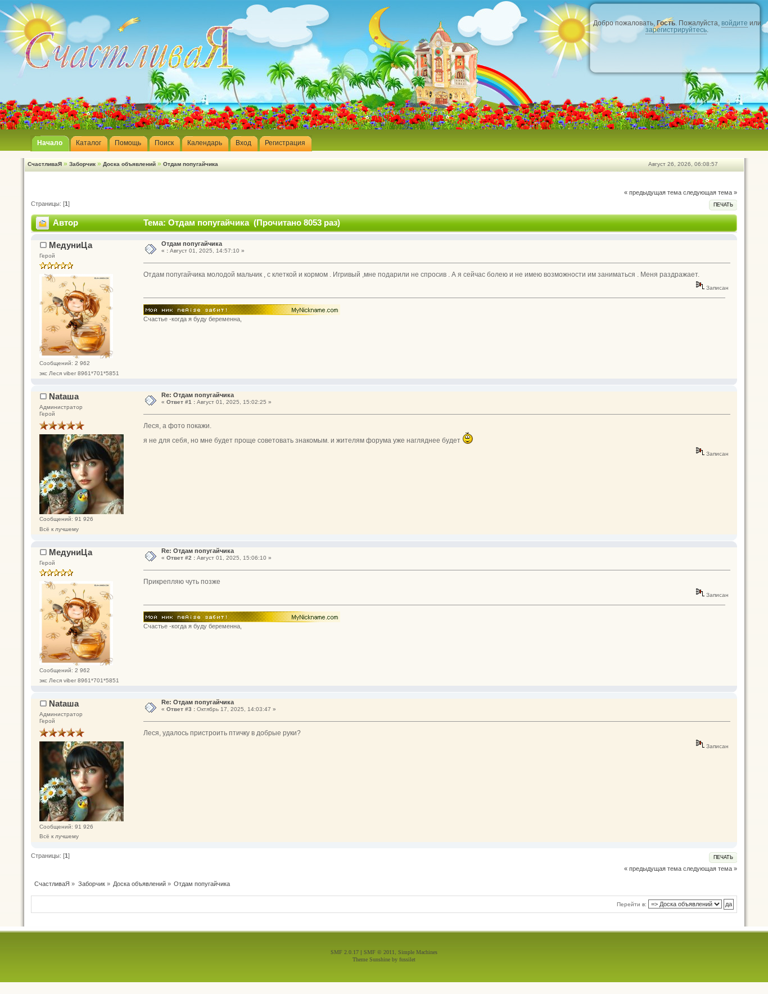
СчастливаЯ (45, 164)
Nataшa (64, 396)
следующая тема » (710, 192)
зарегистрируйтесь (676, 30)
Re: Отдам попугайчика (197, 395)
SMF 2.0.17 (345, 952)
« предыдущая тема (652, 192)
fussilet (407, 959)
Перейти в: (632, 904)
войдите (734, 23)
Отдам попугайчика (190, 164)
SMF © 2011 (379, 952)
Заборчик (82, 164)
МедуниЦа (70, 245)
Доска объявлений (129, 164)
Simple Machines (417, 952)
